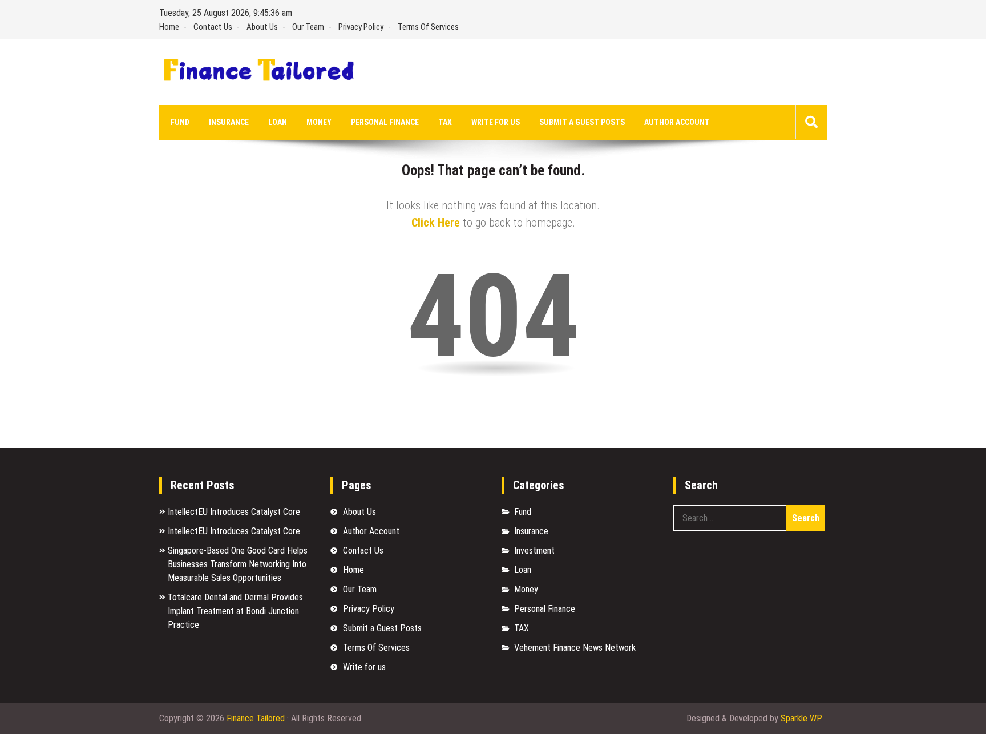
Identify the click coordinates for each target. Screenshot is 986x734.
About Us (262, 27)
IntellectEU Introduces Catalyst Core (234, 511)
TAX (445, 122)
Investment (534, 550)
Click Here (435, 222)
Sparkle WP (801, 718)
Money (319, 122)
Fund (180, 122)
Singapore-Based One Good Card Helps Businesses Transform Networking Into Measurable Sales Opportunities (238, 564)
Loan (277, 122)
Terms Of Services (428, 27)
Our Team (308, 27)
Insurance (229, 122)
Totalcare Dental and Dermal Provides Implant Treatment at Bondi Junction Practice (235, 611)
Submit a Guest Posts (582, 122)
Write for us (495, 122)
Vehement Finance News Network (575, 647)
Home (169, 27)
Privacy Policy (360, 27)
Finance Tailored (256, 718)
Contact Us (212, 27)
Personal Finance (385, 122)
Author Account (677, 122)
